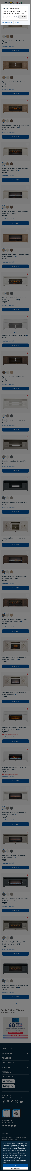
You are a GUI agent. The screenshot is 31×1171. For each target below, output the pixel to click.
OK (15, 1165)
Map (18, 22)
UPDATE (23, 17)
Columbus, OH (15, 8)
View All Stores (8, 22)
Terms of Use (22, 1158)
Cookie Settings (15, 1168)
